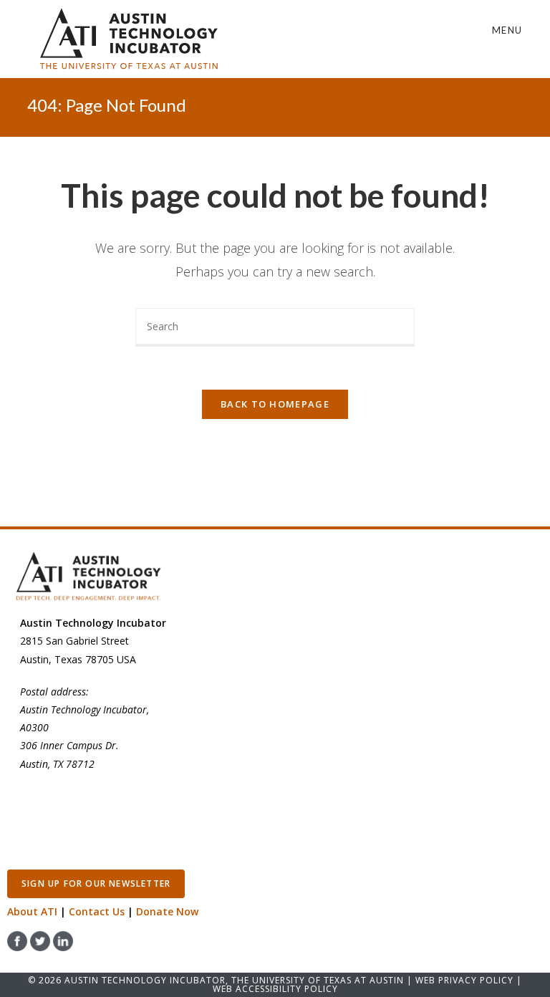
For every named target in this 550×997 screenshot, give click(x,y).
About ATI (32, 911)
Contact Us (97, 911)
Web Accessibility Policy (275, 989)
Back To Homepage (275, 404)
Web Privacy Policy (464, 980)
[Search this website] (275, 326)
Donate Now (167, 911)
